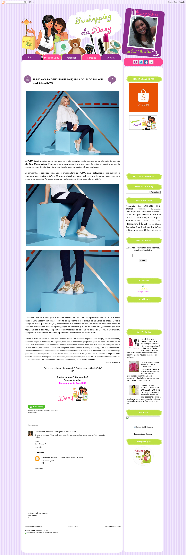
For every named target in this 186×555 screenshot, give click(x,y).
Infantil (139, 217)
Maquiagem (132, 224)
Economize (155, 214)
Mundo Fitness (155, 224)
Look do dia (152, 221)
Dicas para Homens (140, 215)
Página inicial (73, 526)
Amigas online (143, 291)
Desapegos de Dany (136, 211)
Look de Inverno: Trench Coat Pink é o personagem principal (150, 341)
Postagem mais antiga (113, 526)
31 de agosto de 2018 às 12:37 (72, 458)
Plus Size (140, 227)
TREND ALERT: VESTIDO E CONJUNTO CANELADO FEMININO (150, 388)
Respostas (40, 452)
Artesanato (130, 206)
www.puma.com (88, 360)
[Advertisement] (144, 151)
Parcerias (130, 227)
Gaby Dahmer (39, 444)
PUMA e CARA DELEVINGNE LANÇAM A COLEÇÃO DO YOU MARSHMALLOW (68, 81)
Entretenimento (131, 218)
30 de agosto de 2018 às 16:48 (65, 432)
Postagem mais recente (33, 526)
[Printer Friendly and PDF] (36, 408)
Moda (35, 412)
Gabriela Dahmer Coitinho (44, 432)
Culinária (142, 209)
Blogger (149, 434)
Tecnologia (139, 230)
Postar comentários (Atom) (40, 530)
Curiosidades (156, 209)
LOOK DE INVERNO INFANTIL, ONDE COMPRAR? (150, 364)
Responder (38, 447)
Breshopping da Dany (49, 458)
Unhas (147, 230)
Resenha (149, 227)
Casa (139, 206)
